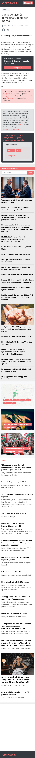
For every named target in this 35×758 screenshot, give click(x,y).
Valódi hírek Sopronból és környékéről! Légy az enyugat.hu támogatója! (14, 137)
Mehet (30, 173)
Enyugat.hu (7, 96)
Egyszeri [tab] (11, 150)
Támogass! (28, 3)
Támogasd (10, 98)
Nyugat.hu (6, 94)
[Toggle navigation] (3, 7)
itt (22, 122)
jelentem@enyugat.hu (11, 129)
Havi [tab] (18, 150)
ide (21, 125)
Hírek (6, 9)
